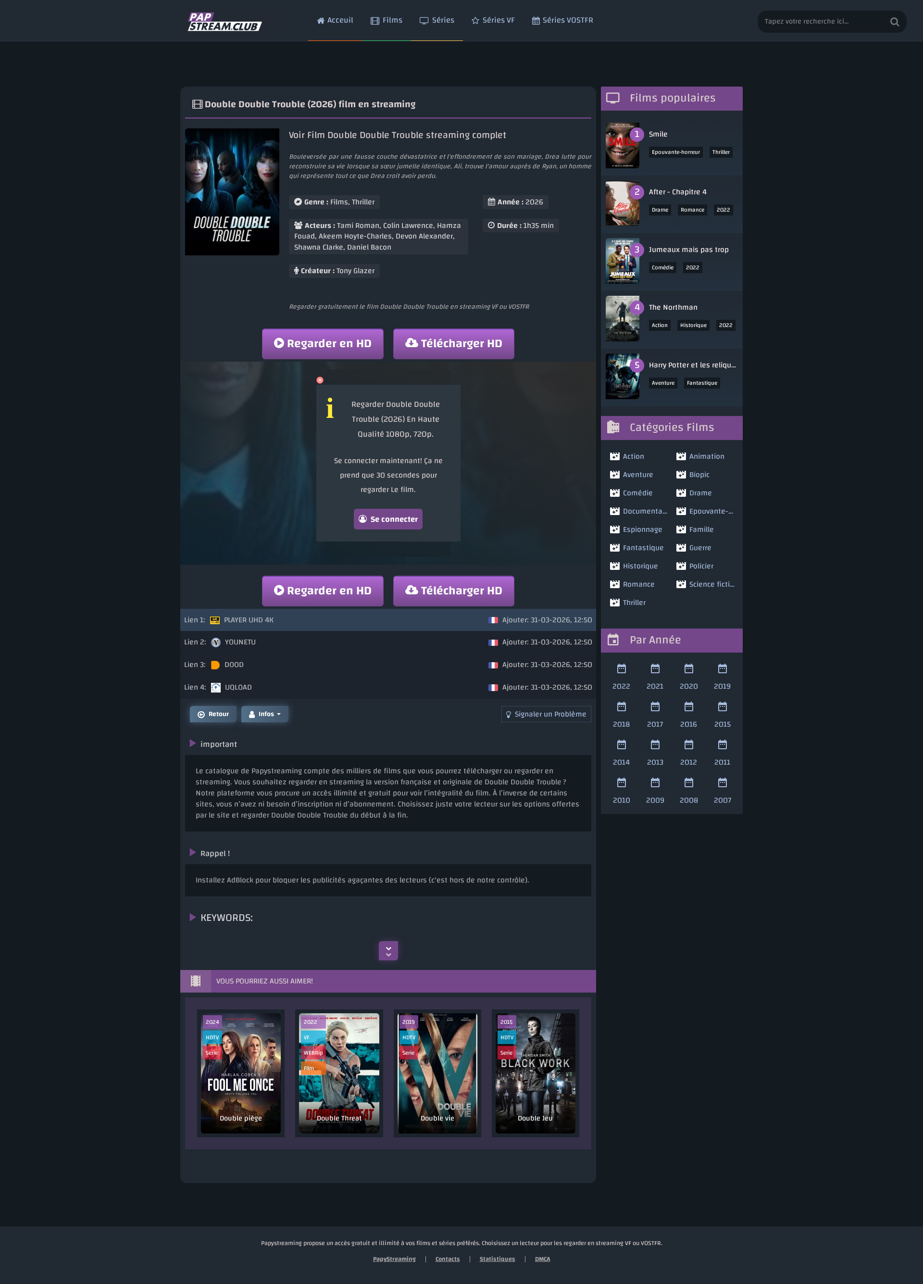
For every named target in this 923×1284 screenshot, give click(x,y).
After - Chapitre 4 (678, 192)
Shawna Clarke (318, 247)
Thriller (363, 202)
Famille (701, 529)
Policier (701, 566)
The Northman (673, 307)
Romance (692, 209)
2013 (655, 761)
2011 (722, 761)
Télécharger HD (461, 343)
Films (392, 20)
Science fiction (712, 584)
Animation (706, 456)
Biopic (699, 474)
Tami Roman (358, 225)
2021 (655, 685)
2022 (723, 209)
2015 (722, 723)
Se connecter (394, 519)
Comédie (663, 267)
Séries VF (499, 20)
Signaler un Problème (550, 714)
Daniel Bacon (369, 247)
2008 (689, 799)
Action (660, 325)
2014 (621, 761)
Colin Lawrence (408, 225)
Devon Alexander (424, 236)
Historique (693, 325)
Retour (219, 714)
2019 (722, 685)
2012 (688, 761)
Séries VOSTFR (568, 20)
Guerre (700, 548)
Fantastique (702, 383)
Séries (443, 20)
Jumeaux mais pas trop (689, 249)
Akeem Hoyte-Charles (355, 236)
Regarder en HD (329, 343)
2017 (655, 723)
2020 (689, 685)
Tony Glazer (355, 271)
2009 (655, 799)
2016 (688, 723)
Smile (658, 134)
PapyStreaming (394, 1259)
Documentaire (646, 511)
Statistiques (497, 1259)
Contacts (448, 1259)
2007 (722, 799)
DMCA (542, 1259)
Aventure (663, 383)
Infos (266, 714)
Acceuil (340, 20)
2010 (621, 799)
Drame (660, 209)
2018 (621, 723)
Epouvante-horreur (676, 152)
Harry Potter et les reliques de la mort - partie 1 (693, 365)
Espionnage (642, 529)
